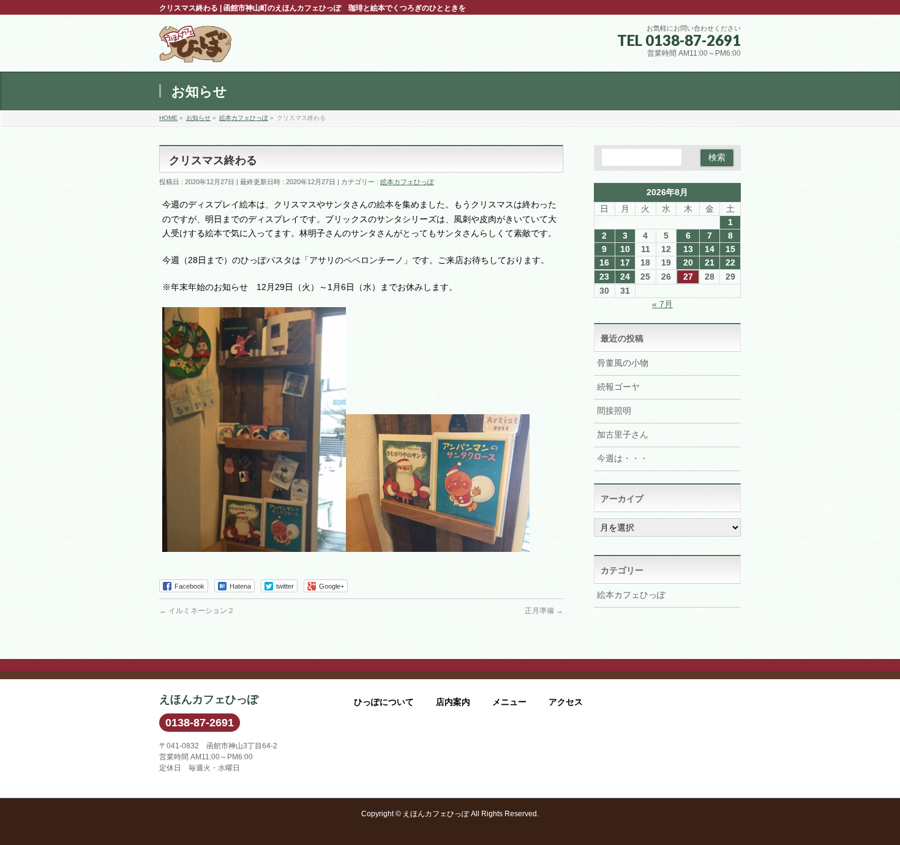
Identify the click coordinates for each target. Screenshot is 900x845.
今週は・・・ (622, 458)
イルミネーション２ (196, 610)
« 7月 (662, 304)
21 (709, 262)
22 (730, 262)
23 (604, 276)
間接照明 (614, 410)
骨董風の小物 (622, 363)
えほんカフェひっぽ (436, 814)
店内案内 (453, 702)
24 (625, 276)
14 (709, 249)
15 (730, 249)
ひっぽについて (384, 702)
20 (688, 262)
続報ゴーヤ (618, 387)
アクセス (566, 702)
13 (688, 249)
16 (604, 262)
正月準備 (544, 610)
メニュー (509, 702)
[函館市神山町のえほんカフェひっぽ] (195, 48)
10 (625, 249)
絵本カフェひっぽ (407, 181)
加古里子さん (622, 434)
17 (625, 262)
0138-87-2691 (199, 723)
